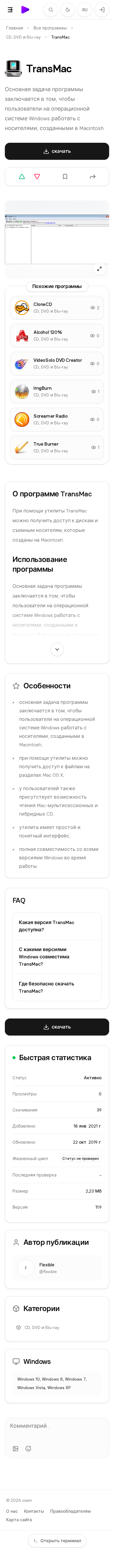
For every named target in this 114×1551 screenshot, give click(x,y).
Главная (14, 28)
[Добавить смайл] (28, 1448)
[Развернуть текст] (57, 649)
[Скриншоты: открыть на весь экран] (57, 239)
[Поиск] (50, 9)
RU (85, 9)
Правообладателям (70, 1511)
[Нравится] (22, 176)
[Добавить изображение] (15, 1448)
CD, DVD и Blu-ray (23, 37)
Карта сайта (19, 1519)
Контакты (34, 1511)
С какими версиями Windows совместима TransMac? (44, 956)
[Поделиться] (92, 176)
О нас (12, 1511)
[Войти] (102, 9)
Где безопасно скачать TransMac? (46, 987)
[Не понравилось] (37, 176)
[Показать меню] (10, 9)
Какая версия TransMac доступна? (46, 926)
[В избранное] (65, 176)
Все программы (50, 28)
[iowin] (25, 10)
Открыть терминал (60, 1540)
